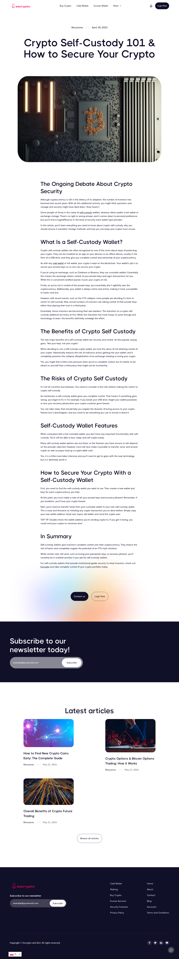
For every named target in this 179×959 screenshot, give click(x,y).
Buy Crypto (65, 6)
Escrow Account (118, 901)
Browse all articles (89, 838)
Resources (77, 27)
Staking (114, 889)
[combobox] (15, 954)
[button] (117, 6)
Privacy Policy (117, 913)
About (150, 889)
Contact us (79, 596)
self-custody (86, 212)
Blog (149, 901)
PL (16, 954)
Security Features (119, 907)
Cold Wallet (82, 6)
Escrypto (45, 567)
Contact (151, 895)
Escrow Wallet (101, 6)
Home (150, 883)
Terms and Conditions (158, 913)
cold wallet (58, 263)
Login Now (162, 6)
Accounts (151, 907)
